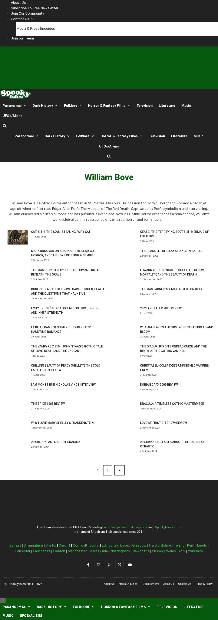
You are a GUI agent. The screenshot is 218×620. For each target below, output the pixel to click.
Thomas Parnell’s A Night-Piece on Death (172, 289)
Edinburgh (110, 545)
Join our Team (22, 38)
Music (186, 106)
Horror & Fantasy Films (106, 106)
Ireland (179, 545)
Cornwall (80, 545)
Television (144, 106)
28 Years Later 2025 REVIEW (161, 308)
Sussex (158, 551)
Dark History (43, 106)
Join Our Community (27, 13)
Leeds (202, 545)
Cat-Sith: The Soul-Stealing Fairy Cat (61, 231)
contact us (184, 583)
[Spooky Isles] (16, 95)
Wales (171, 551)
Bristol (51, 545)
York (181, 551)
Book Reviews (151, 583)
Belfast (15, 545)
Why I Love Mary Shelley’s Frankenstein (62, 423)
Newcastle (140, 551)
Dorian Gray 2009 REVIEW (159, 384)
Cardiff (64, 545)
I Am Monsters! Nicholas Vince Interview (63, 384)
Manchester (77, 551)
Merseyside (98, 551)
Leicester (22, 551)
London (59, 551)
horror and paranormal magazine (124, 527)
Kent (191, 545)
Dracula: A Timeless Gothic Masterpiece (172, 403)
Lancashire (41, 551)
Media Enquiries (128, 583)
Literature (167, 106)
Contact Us (20, 19)
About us (109, 583)
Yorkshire (195, 551)
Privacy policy (204, 583)
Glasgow (139, 545)
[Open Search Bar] (5, 126)
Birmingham (33, 545)
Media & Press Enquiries (35, 28)
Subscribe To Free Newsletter (34, 8)
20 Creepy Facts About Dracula (55, 442)
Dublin (94, 545)
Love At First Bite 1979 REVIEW (163, 423)
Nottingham (120, 551)
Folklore (70, 106)
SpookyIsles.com (166, 527)
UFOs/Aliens (12, 116)
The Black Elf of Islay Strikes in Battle (171, 251)
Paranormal (12, 106)
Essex (125, 545)
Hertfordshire (160, 545)
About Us (18, 2)
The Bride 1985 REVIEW (48, 403)
